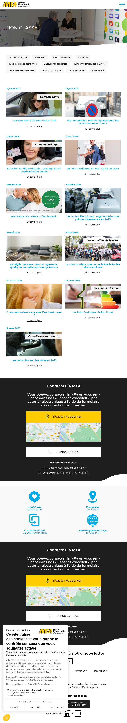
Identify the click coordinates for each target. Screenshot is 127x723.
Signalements (98, 684)
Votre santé (98, 70)
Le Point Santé (76, 70)
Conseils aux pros (18, 58)
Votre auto (40, 58)
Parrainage (80, 671)
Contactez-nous (68, 452)
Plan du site (99, 671)
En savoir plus (34, 126)
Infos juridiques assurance (23, 64)
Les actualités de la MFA (22, 70)
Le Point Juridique (51, 70)
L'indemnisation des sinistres (90, 64)
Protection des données (75, 684)
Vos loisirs (82, 58)
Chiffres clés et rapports (85, 687)
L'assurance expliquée (55, 64)
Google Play (78, 704)
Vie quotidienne (61, 58)
